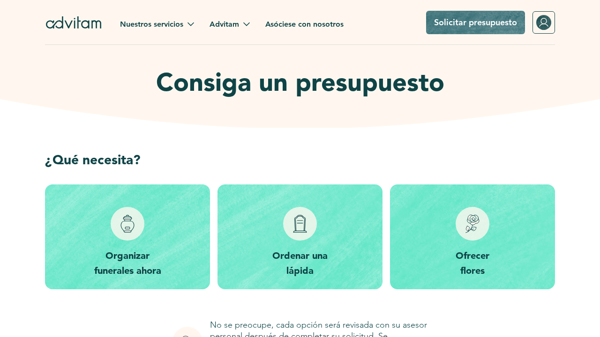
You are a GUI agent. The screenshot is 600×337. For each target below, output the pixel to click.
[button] (157, 24)
